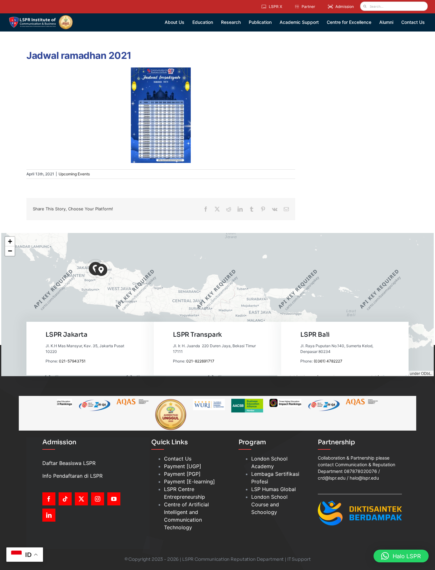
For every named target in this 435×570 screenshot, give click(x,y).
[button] (101, 270)
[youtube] (113, 498)
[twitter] (81, 498)
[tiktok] (65, 498)
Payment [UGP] (182, 466)
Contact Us (177, 458)
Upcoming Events (74, 174)
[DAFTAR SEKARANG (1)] (41, 17)
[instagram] (97, 498)
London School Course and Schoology (269, 504)
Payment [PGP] (182, 474)
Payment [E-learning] (189, 481)
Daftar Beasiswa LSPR (69, 463)
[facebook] (48, 498)
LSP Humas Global (273, 489)
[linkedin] (48, 515)
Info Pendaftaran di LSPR (72, 476)
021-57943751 (72, 361)
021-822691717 (200, 361)
